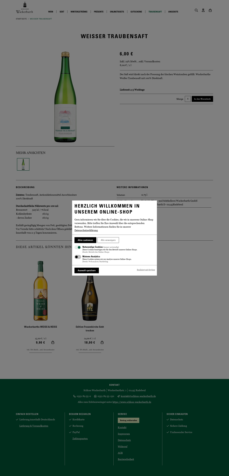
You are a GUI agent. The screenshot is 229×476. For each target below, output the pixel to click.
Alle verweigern (108, 240)
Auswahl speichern (87, 270)
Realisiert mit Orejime (146, 270)
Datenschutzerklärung (86, 230)
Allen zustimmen (85, 240)
